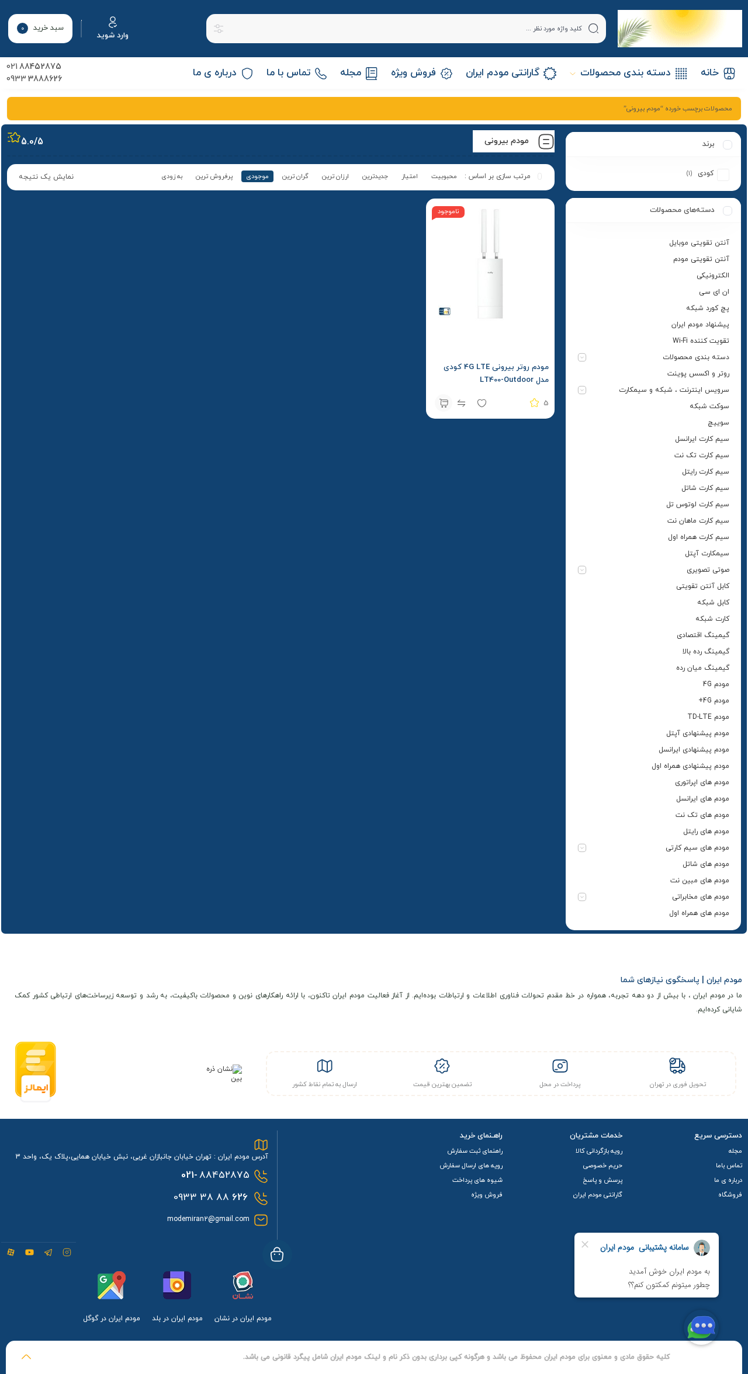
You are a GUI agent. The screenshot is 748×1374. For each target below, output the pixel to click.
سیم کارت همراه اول (698, 537)
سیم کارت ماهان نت (698, 521)
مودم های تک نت (702, 815)
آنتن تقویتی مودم (701, 259)
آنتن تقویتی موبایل (699, 243)
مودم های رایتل (706, 831)
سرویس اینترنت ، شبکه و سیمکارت (674, 390)
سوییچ (718, 422)
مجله (735, 1151)
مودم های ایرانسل (702, 798)
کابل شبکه (713, 602)
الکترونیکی (713, 275)
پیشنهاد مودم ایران (700, 324)
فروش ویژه (487, 1194)
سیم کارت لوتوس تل (697, 504)
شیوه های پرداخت (477, 1180)
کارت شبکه (712, 619)
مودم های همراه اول (699, 913)
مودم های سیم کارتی (697, 848)
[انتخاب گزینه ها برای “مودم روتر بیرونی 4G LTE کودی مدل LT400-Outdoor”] (443, 403)
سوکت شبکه (709, 406)
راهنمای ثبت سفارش (475, 1151)
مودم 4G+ (713, 700)
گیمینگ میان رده (702, 668)
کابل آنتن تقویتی (702, 586)
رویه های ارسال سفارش (471, 1165)
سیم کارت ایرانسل (702, 439)
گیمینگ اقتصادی (703, 635)
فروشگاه (730, 1194)
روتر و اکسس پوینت (698, 373)
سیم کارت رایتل (705, 471)
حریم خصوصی (602, 1165)
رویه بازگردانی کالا (599, 1151)
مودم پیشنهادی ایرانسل (694, 749)
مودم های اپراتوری (702, 782)
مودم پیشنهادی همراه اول (690, 766)
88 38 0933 (211, 1198)
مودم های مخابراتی (700, 897)
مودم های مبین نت (699, 880)
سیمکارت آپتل (707, 553)
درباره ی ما (728, 1180)
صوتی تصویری (708, 570)
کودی (706, 173)
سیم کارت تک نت (701, 455)
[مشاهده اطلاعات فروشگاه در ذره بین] (220, 1078)
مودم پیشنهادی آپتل (697, 733)
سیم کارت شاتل (705, 488)
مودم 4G (716, 684)
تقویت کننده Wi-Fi (701, 341)
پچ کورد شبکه (707, 308)
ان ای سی (714, 292)
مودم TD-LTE (708, 717)
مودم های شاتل (706, 864)
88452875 (215, 1175)
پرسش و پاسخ (602, 1180)
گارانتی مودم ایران (597, 1194)
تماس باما (729, 1165)
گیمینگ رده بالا (706, 651)
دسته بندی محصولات (696, 357)
